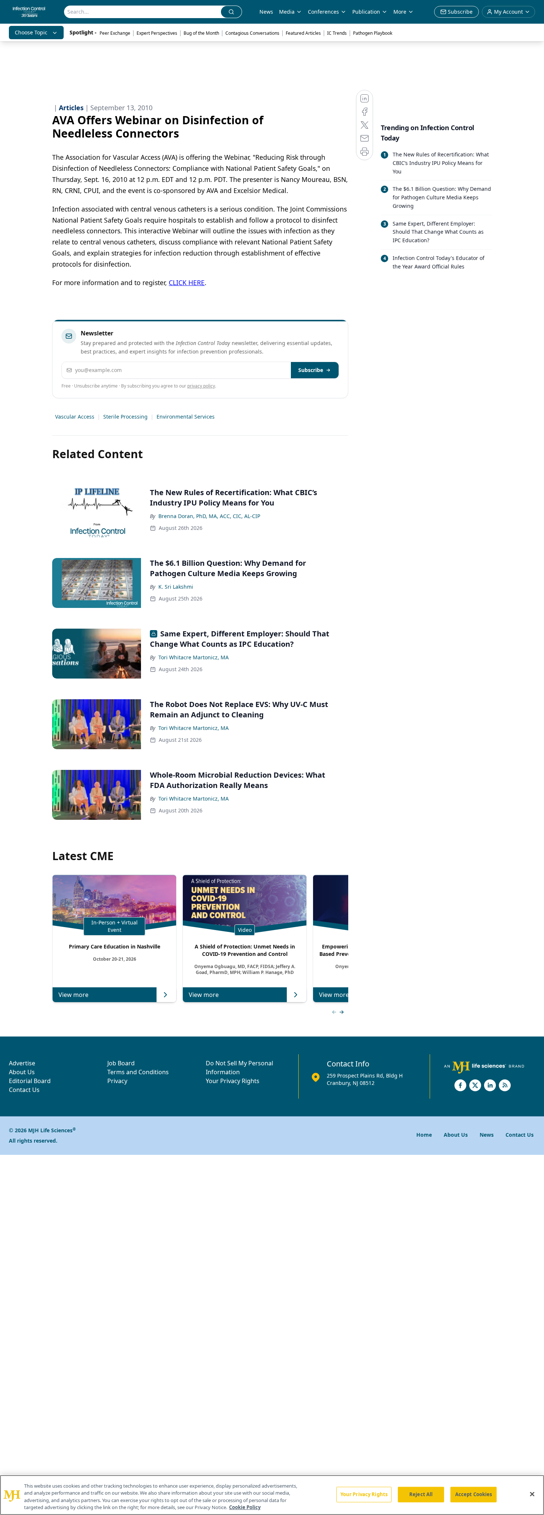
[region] (272, 1495)
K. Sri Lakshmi (175, 586)
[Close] (532, 1494)
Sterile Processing (125, 416)
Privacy (117, 1081)
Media (287, 11)
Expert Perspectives (157, 33)
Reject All (421, 1494)
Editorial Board (30, 1081)
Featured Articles (303, 33)
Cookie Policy (245, 1507)
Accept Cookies (473, 1494)
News (266, 11)
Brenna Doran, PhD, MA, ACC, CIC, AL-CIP (209, 516)
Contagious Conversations (252, 33)
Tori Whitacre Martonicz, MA (193, 657)
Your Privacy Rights (232, 1081)
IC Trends (337, 33)
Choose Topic (31, 32)
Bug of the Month (201, 33)
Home (424, 1134)
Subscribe (310, 369)
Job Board (121, 1063)
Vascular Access (74, 416)
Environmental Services (186, 416)
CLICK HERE (187, 282)
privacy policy (201, 386)
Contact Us (24, 1090)
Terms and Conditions (138, 1072)
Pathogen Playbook (372, 33)
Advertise (22, 1063)
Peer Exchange (115, 33)
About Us (22, 1072)
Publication (366, 11)
